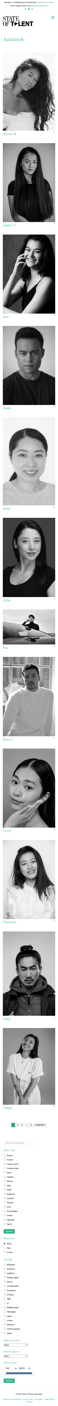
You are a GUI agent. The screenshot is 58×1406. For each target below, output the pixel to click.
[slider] (4, 1373)
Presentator (12, 1211)
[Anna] (29, 461)
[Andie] (29, 365)
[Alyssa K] (29, 91)
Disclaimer (39, 1399)
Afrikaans (11, 1265)
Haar (9, 1185)
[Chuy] (29, 973)
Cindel (7, 1108)
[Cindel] (29, 1066)
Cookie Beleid (49, 1399)
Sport (9, 1224)
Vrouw (10, 1252)
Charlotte (10, 922)
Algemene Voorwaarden (12, 1399)
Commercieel (13, 1168)
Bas (5, 648)
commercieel (13, 1286)
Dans (9, 1172)
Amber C (9, 225)
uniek (9, 1316)
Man (9, 1248)
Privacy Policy (28, 1399)
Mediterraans (13, 1307)
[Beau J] (29, 696)
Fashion (10, 1177)
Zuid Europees (13, 1329)
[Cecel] (29, 788)
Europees (11, 1290)
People (10, 1202)
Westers (10, 1325)
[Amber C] (29, 182)
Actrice (10, 1160)
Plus (9, 1207)
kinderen (11, 1194)
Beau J (8, 739)
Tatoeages (11, 1312)
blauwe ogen (13, 1277)
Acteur (10, 1155)
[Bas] (29, 627)
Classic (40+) (12, 1164)
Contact (30, 1402)
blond (9, 1282)
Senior (10, 1215)
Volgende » (40, 1125)
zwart (9, 1333)
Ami (6, 317)
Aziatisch (11, 1273)
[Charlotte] (29, 879)
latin (9, 1299)
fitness (10, 1181)
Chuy (7, 1019)
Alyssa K (9, 134)
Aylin (6, 600)
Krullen (10, 1295)
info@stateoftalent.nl (39, 6)
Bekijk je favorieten (46, 2)
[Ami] (29, 274)
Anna (7, 508)
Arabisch (11, 1269)
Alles (9, 1244)
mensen (10, 1198)
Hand (9, 1190)
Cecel (7, 831)
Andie (7, 408)
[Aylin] (29, 557)
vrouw (9, 1320)
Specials (10, 1220)
